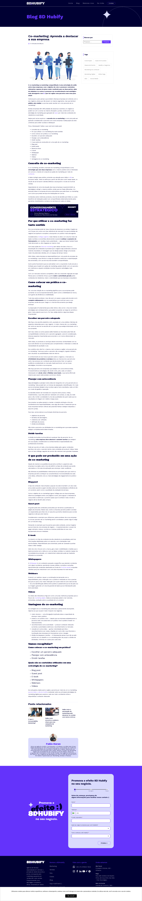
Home (70, 3)
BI (44, 93)
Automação (88, 60)
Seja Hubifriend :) (56, 883)
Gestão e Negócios (104, 65)
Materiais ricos (88, 3)
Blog (77, 3)
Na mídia (100, 3)
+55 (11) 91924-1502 (83, 867)
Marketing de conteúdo (92, 69)
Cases (52, 876)
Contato (111, 3)
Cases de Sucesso (100, 60)
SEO (86, 78)
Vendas (52, 869)
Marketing (53, 866)
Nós (51, 873)
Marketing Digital (90, 74)
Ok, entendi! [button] (71, 896)
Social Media (94, 78)
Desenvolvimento (90, 65)
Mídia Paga (101, 74)
